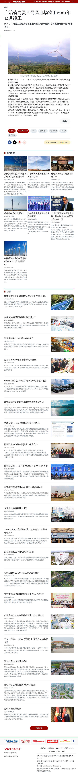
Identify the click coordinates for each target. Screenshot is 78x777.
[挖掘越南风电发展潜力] (15, 203)
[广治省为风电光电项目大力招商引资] (39, 163)
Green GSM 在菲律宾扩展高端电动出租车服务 (25, 381)
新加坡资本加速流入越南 (15, 661)
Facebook (10, 142)
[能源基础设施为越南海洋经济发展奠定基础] (62, 408)
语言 (66, 748)
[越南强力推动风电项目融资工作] (62, 163)
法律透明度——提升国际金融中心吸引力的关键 (26, 466)
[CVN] (25, 741)
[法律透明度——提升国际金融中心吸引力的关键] (62, 472)
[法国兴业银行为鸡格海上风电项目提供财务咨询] (15, 163)
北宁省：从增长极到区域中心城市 (20, 685)
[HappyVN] (65, 741)
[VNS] (12, 741)
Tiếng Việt (37, 1)
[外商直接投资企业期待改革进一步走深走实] (62, 621)
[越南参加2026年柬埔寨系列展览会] (62, 365)
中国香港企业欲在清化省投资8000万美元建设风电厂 (15, 261)
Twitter (15, 142)
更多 (9, 291)
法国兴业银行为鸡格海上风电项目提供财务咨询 (15, 175)
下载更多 (39, 728)
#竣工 (34, 131)
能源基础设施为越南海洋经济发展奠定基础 (24, 402)
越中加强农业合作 (12, 708)
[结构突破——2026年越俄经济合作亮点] (62, 429)
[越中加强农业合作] (62, 714)
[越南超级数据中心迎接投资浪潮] (62, 557)
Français (51, 1)
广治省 (13, 135)
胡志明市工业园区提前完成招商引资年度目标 (25, 296)
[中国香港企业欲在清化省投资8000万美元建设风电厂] (15, 248)
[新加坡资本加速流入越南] (62, 667)
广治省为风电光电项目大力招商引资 (39, 175)
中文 (63, 1)
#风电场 (63, 131)
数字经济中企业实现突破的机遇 (19, 338)
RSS (57, 748)
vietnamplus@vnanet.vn (52, 766)
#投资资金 (53, 131)
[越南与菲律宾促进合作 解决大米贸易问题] (62, 493)
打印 (19, 142)
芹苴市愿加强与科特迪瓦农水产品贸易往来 (24, 594)
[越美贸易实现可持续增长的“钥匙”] (62, 323)
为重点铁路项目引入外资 (15, 508)
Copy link (24, 142)
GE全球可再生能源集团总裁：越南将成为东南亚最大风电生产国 (62, 216)
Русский (67, 1)
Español (57, 1)
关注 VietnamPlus (52, 142)
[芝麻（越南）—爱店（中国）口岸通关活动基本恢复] (62, 645)
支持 (61, 748)
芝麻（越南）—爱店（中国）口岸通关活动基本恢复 (26, 640)
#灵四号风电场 (23, 131)
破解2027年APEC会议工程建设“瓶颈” (21, 573)
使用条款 (51, 748)
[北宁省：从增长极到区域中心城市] (62, 691)
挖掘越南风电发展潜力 (14, 213)
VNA (72, 748)
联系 (63, 751)
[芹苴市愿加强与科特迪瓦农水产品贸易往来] (62, 600)
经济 (6, 7)
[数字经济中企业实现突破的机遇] (62, 344)
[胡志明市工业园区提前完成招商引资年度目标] (62, 302)
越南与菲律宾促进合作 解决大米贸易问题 (23, 487)
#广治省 (11, 131)
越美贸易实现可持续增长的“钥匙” (19, 317)
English (44, 1)
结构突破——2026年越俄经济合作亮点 (22, 423)
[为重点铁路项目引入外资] (62, 514)
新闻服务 (52, 751)
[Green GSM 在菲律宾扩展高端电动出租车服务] (62, 386)
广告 (58, 751)
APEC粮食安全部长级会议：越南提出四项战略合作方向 (25, 531)
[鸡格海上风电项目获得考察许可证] (39, 203)
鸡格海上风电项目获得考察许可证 (39, 215)
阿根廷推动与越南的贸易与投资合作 (21, 444)
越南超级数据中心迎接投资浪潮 (19, 551)
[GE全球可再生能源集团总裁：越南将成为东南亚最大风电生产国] (62, 203)
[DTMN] (38, 741)
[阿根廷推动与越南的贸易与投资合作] (62, 450)
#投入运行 (42, 131)
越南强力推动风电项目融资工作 (62, 175)
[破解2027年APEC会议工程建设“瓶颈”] (62, 579)
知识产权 (43, 748)
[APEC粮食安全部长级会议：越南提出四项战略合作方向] (62, 535)
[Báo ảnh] (52, 741)
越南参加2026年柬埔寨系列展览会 (20, 359)
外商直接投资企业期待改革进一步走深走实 (24, 615)
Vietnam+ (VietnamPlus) (19, 1)
